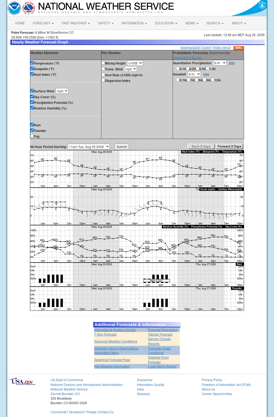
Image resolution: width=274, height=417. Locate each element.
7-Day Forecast (105, 334)
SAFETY (104, 23)
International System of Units (115, 329)
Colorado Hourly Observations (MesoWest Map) (116, 350)
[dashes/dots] (190, 47)
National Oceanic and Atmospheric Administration (87, 384)
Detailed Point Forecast (158, 359)
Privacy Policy (212, 379)
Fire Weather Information (112, 366)
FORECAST (42, 23)
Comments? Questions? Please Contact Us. (82, 412)
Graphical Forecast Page (112, 359)
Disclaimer (145, 379)
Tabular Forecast (160, 334)
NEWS (190, 23)
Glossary (143, 393)
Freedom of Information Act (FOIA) (226, 384)
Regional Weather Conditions (115, 341)
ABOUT (237, 23)
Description (181, 57)
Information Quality (150, 384)
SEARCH (214, 23)
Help (140, 389)
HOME (20, 23)
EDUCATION (165, 23)
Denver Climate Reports (159, 341)
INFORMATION (133, 23)
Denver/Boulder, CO (65, 393)
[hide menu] (222, 47)
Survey (197, 57)
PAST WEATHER (74, 23)
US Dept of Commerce (67, 379)
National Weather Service (69, 389)
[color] (206, 47)
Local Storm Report (162, 366)
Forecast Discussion (162, 329)
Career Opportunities (217, 393)
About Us (208, 389)
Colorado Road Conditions (159, 350)
